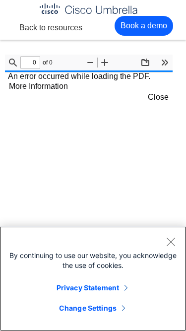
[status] (30, 62)
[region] (93, 278)
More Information (38, 86)
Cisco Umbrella (88, 8)
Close (158, 97)
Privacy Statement (88, 287)
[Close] (171, 242)
